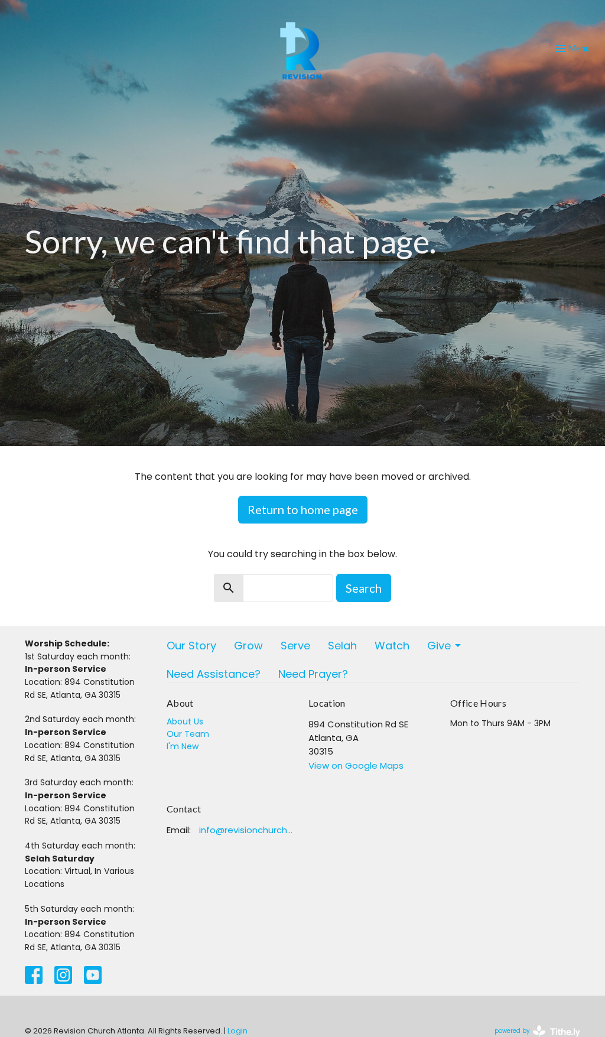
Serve (295, 645)
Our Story (191, 645)
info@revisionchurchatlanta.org (248, 830)
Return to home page (303, 509)
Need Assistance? (214, 674)
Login (237, 1030)
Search (364, 588)
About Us (185, 721)
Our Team (188, 734)
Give (439, 645)
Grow (248, 645)
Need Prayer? (313, 674)
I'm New (183, 746)
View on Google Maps (356, 765)
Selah (342, 645)
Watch (392, 645)
